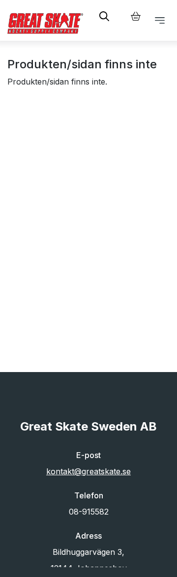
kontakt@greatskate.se (88, 471)
